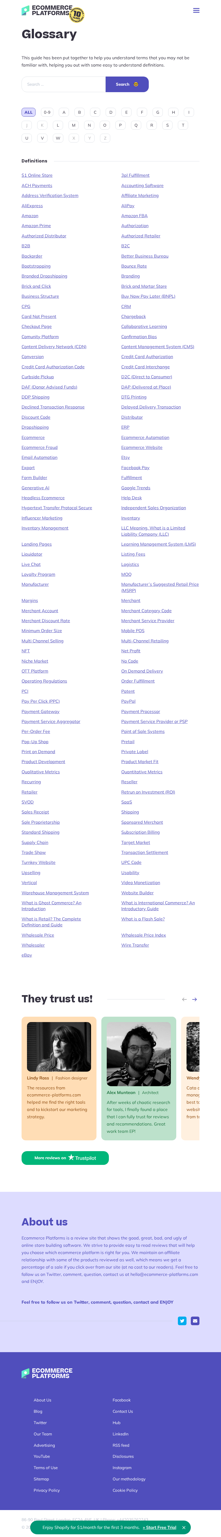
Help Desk (131, 497)
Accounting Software (142, 185)
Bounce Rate (134, 266)
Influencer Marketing (42, 518)
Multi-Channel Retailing (145, 640)
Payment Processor (140, 711)
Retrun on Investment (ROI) (148, 792)
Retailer (29, 792)
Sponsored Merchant (142, 822)
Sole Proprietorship (41, 822)
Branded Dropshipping (44, 276)
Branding (130, 276)
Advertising (44, 1445)
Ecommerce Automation (145, 437)
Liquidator (32, 554)
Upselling (31, 872)
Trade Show (34, 852)
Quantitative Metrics (142, 771)
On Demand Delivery (142, 671)
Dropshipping (35, 427)
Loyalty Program (38, 574)
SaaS (126, 802)
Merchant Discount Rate (46, 620)
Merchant (130, 600)
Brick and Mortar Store (144, 286)
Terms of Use (46, 1467)
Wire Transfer (135, 945)
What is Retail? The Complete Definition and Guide (51, 921)
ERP (125, 427)
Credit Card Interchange (145, 366)
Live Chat (31, 564)
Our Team (43, 1433)
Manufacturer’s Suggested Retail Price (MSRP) (160, 587)
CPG (26, 306)
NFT (26, 650)
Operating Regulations (44, 681)
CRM (126, 306)
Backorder (32, 256)
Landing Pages (37, 544)
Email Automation (39, 457)
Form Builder (34, 477)
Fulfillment (131, 477)
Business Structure (40, 296)
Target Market (135, 842)
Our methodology (129, 1478)
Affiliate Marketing (140, 195)
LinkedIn (121, 1433)
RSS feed (121, 1445)
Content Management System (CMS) (157, 346)
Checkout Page (37, 326)
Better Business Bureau (144, 256)
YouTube (42, 1456)
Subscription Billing (140, 832)
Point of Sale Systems (143, 731)
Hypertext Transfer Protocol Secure (57, 507)
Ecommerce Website (142, 447)
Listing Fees (133, 554)
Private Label (134, 751)
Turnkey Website (39, 862)
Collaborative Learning (144, 326)
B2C (125, 245)
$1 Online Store (37, 175)
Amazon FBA (134, 215)
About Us (42, 1400)
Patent (128, 691)
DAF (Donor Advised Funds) (49, 387)
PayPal (128, 701)
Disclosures (123, 1456)
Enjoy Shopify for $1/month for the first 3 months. (109, 1527)
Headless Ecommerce (43, 497)
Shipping (130, 812)
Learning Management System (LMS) (158, 544)
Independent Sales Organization (153, 507)
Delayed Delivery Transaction (151, 407)
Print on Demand (38, 751)
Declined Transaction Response (53, 407)
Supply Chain (35, 842)
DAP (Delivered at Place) (146, 387)
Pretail (127, 741)
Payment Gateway (41, 711)
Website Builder (137, 892)
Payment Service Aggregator (51, 721)
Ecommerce (33, 437)
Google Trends (135, 487)
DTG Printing (134, 397)
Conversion (33, 356)
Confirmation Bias (139, 336)
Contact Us (123, 1411)
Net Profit (130, 650)
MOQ (126, 574)
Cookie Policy (125, 1490)
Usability (130, 872)
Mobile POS (132, 630)
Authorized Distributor (44, 235)
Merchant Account (40, 610)
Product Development (43, 761)
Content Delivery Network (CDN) (54, 346)
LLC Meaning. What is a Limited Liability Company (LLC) (153, 530)
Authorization (135, 225)
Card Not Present (39, 316)
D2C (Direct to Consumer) (146, 376)
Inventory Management (45, 528)
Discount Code (36, 417)
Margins (30, 600)
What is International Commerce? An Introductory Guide (158, 905)
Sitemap (41, 1478)
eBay (27, 955)
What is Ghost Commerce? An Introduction (51, 905)
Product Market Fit (139, 761)
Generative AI (35, 487)
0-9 (47, 112)
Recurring (31, 781)
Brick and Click (36, 286)
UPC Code (131, 862)
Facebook (122, 1400)
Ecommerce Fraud (40, 447)
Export (28, 467)
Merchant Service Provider (147, 620)
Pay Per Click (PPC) (41, 701)
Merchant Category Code (146, 610)
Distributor (132, 417)
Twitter (40, 1422)
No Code (129, 661)
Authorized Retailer (140, 235)
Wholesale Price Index (143, 935)
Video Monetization (140, 882)
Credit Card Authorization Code (53, 366)
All (29, 112)
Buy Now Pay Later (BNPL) (148, 296)
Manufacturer (35, 584)
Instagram (122, 1467)
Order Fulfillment (138, 681)
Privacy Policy (47, 1490)
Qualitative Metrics (41, 771)
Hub (116, 1422)
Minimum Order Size (42, 630)
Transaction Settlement (144, 852)
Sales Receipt (35, 812)
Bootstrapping (36, 266)
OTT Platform (35, 671)
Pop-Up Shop (35, 741)
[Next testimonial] (194, 999)
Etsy (125, 457)
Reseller (129, 781)
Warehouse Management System (55, 892)
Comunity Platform (40, 336)
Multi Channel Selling (43, 640)
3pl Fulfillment (135, 175)
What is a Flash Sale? (143, 919)
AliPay (127, 205)
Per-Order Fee (36, 731)
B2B (26, 245)
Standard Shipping (41, 832)
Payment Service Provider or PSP (154, 721)
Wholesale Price (38, 935)
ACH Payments (37, 185)
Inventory (130, 518)
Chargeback (133, 316)
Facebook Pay (135, 467)
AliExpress (32, 205)
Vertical (29, 882)
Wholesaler (33, 945)
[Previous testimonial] (184, 999)
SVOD (28, 802)
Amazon (30, 215)
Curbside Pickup (38, 376)
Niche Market (35, 661)
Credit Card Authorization (147, 356)
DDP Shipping (36, 397)
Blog (38, 1411)
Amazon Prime (36, 225)
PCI (25, 691)
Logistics (130, 564)
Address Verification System (50, 195)
